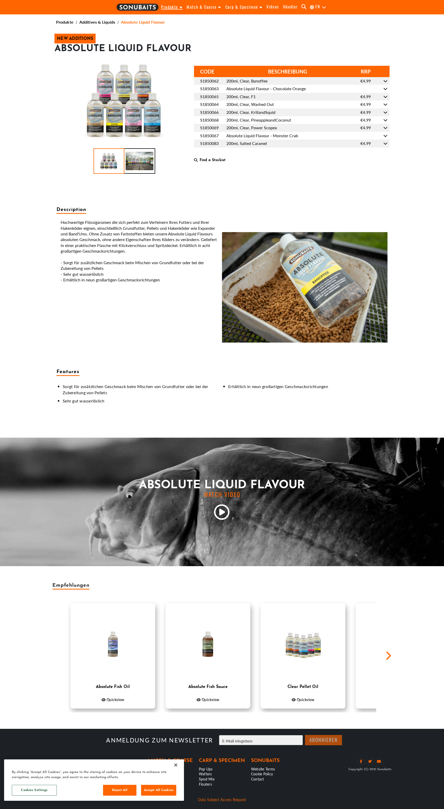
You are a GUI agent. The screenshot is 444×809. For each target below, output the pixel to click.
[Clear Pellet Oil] (303, 643)
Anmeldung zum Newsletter (159, 740)
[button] (109, 161)
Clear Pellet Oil (303, 687)
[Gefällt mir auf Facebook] (361, 761)
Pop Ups (206, 768)
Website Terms (263, 768)
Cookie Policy (262, 773)
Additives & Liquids (97, 22)
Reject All (119, 790)
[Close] (175, 765)
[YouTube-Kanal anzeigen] (379, 761)
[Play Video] (221, 512)
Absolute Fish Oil (113, 687)
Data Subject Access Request (222, 799)
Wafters (205, 773)
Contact (257, 779)
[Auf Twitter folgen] (370, 761)
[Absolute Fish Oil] (113, 643)
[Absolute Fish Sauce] (208, 643)
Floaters (205, 784)
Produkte (64, 22)
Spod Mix (207, 779)
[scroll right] (388, 655)
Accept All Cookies (158, 790)
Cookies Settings (34, 790)
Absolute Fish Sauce (208, 687)
